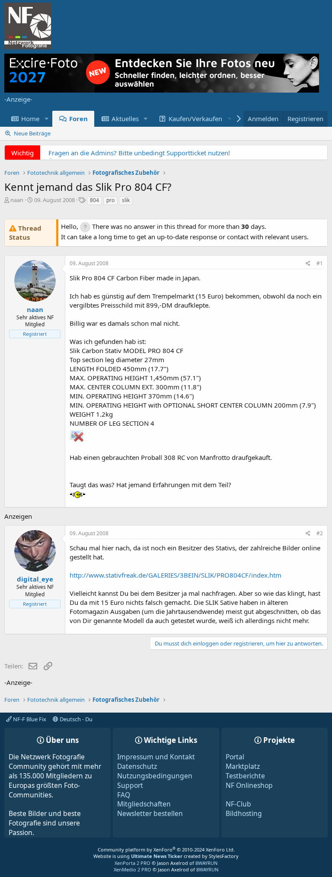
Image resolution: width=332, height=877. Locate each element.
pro (110, 200)
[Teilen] (308, 264)
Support (130, 785)
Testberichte (245, 776)
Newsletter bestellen (150, 813)
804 (94, 200)
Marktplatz (243, 766)
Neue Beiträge (32, 133)
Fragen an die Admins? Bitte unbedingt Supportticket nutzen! (139, 152)
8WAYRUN (206, 863)
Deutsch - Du (75, 719)
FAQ (123, 795)
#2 (319, 533)
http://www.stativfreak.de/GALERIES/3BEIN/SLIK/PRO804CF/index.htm (175, 575)
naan (16, 200)
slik (126, 200)
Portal (235, 756)
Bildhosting (244, 813)
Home (30, 118)
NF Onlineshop (249, 785)
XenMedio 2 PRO (132, 869)
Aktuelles (125, 118)
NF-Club (238, 804)
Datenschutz (137, 766)
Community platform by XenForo (166, 849)
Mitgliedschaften (144, 804)
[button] (46, 119)
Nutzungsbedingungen (154, 776)
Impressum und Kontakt (156, 756)
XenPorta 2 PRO (132, 863)
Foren (78, 118)
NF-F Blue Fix (29, 719)
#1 (319, 263)
